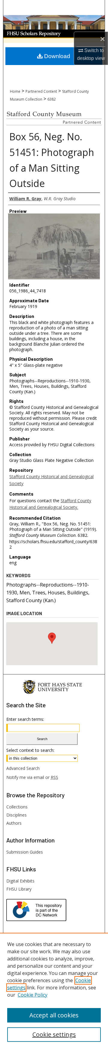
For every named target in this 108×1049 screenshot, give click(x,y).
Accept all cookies (54, 1015)
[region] (54, 991)
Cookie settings (54, 1034)
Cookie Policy (32, 994)
